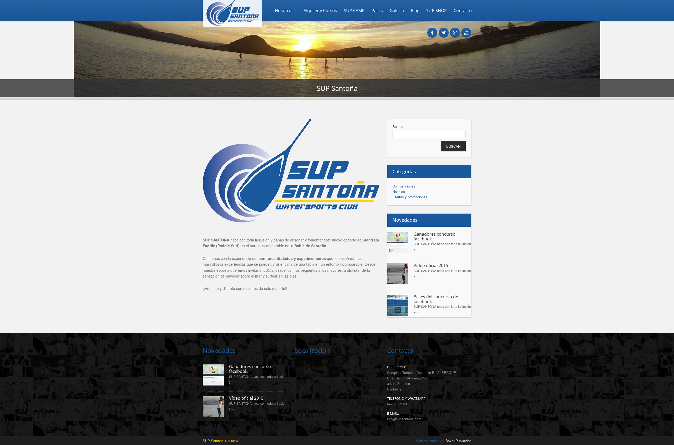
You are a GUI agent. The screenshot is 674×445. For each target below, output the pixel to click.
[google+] (455, 30)
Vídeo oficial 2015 (431, 265)
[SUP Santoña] (230, 25)
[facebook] (432, 30)
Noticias (399, 191)
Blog (415, 10)
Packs (377, 10)
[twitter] (444, 30)
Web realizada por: (443, 440)
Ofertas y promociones (410, 196)
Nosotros (286, 10)
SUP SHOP (436, 10)
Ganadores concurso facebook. (434, 236)
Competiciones (404, 186)
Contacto (463, 10)
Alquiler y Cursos (320, 10)
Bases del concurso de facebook (436, 299)
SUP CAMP (354, 10)
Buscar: (398, 126)
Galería (397, 10)
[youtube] (466, 30)
